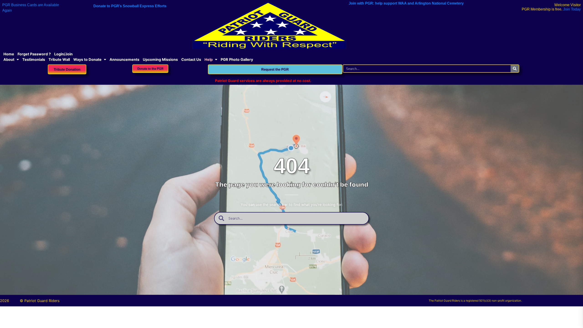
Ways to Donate (87, 59)
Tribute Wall (59, 59)
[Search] (515, 68)
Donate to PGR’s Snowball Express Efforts (129, 6)
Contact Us (191, 59)
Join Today (572, 9)
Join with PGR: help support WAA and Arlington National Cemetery (406, 3)
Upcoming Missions (160, 59)
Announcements (124, 59)
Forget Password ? (34, 54)
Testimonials (33, 59)
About (8, 59)
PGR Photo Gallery (237, 59)
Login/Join (63, 54)
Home (8, 54)
